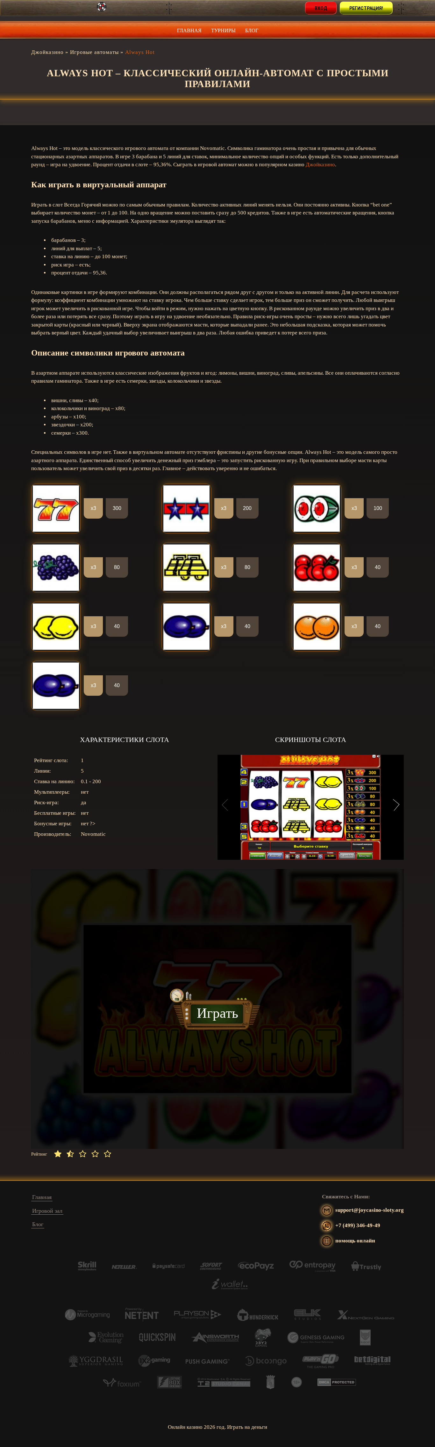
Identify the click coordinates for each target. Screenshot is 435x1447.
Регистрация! (366, 8)
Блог (251, 30)
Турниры (223, 30)
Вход (321, 8)
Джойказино (320, 164)
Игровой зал (47, 1211)
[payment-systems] (87, 1269)
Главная (189, 30)
